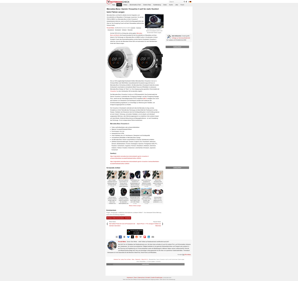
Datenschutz (141, 277)
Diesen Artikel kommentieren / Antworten (119, 218)
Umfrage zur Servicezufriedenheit (181, 38)
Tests (113, 5)
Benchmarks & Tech (135, 5)
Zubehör (133, 28)
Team (135, 277)
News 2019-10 (145, 259)
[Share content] (117, 237)
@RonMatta (187, 254)
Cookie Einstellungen (157, 277)
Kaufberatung (157, 5)
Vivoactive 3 (113, 91)
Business (138, 28)
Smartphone (111, 30)
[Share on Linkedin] (148, 236)
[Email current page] (152, 236)
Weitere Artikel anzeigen (135, 205)
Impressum (130, 277)
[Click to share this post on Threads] (124, 236)
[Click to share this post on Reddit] (136, 236)
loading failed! (169, 47)
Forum (182, 5)
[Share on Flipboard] (144, 236)
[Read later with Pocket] (140, 236)
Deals (165, 5)
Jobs (176, 5)
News (119, 5)
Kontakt (148, 277)
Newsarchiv (137, 259)
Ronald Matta (110, 28)
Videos (125, 5)
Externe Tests (147, 5)
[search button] (184, 1)
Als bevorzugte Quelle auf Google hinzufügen (136, 232)
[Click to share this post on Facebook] (120, 236)
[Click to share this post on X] (132, 236)
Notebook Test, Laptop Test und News (122, 259)
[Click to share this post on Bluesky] (128, 236)
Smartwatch (118, 30)
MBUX (145, 98)
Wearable (130, 30)
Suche (171, 5)
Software (124, 30)
